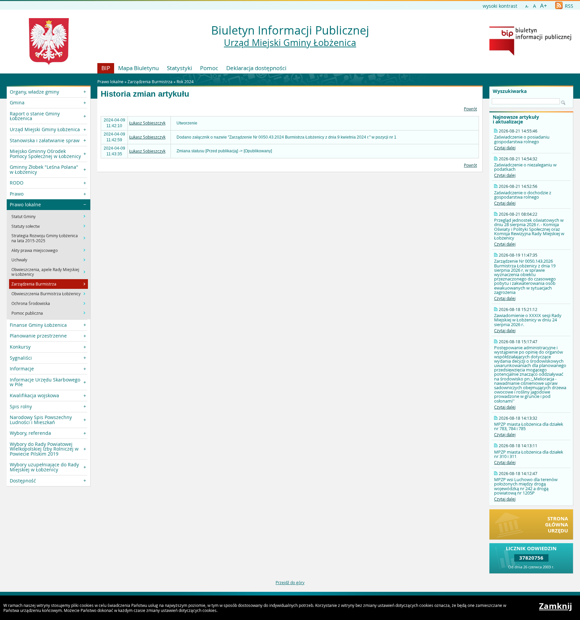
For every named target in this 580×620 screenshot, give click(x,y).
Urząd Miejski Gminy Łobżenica (290, 43)
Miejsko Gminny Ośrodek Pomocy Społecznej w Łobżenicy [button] (45, 153)
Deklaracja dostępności (256, 68)
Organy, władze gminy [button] (34, 92)
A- (527, 6)
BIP (105, 68)
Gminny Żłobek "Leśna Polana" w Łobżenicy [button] (44, 169)
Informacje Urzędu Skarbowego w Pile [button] (45, 382)
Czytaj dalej (505, 147)
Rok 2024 (185, 81)
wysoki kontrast (500, 6)
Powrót (470, 108)
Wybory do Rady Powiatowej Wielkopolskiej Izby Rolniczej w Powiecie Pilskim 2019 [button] (44, 449)
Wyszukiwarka (510, 91)
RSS (568, 6)
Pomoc (209, 68)
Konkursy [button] (20, 347)
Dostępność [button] (23, 480)
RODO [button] (16, 182)
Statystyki (179, 68)
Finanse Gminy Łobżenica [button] (38, 325)
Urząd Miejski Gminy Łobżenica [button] (45, 129)
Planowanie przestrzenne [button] (38, 335)
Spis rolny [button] (21, 406)
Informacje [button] (22, 368)
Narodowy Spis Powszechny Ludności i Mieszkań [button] (41, 419)
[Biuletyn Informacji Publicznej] (530, 54)
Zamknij (555, 606)
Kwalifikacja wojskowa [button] (34, 395)
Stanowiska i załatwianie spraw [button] (45, 140)
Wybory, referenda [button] (30, 433)
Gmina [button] (17, 102)
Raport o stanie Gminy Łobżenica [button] (35, 115)
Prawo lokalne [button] (25, 204)
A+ (543, 5)
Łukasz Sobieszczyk (147, 122)
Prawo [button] (16, 194)
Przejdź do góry (290, 582)
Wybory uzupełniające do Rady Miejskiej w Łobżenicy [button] (44, 466)
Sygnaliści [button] (21, 358)
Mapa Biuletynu (138, 68)
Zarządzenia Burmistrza (150, 81)
